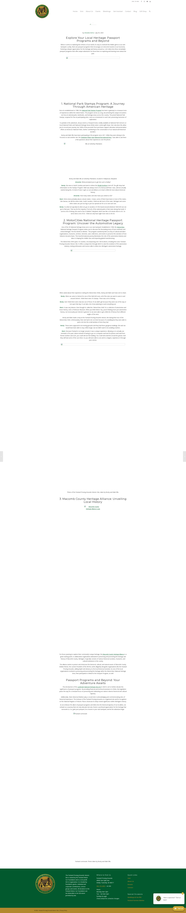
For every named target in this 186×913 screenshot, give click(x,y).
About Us (131, 881)
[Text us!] (178, 909)
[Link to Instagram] (144, 1)
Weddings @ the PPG (134, 897)
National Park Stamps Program (91, 110)
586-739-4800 (100, 886)
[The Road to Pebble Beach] (1, 456)
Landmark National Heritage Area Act (89, 687)
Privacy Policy (63, 910)
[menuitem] (75, 11)
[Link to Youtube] (147, 1)
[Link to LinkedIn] (150, 1)
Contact (130, 887)
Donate (130, 884)
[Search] (150, 11)
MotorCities (120, 227)
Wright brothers (102, 185)
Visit (129, 878)
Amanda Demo (89, 33)
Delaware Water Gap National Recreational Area (96, 137)
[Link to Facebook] (141, 1)
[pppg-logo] (42, 11)
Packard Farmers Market (136, 900)
